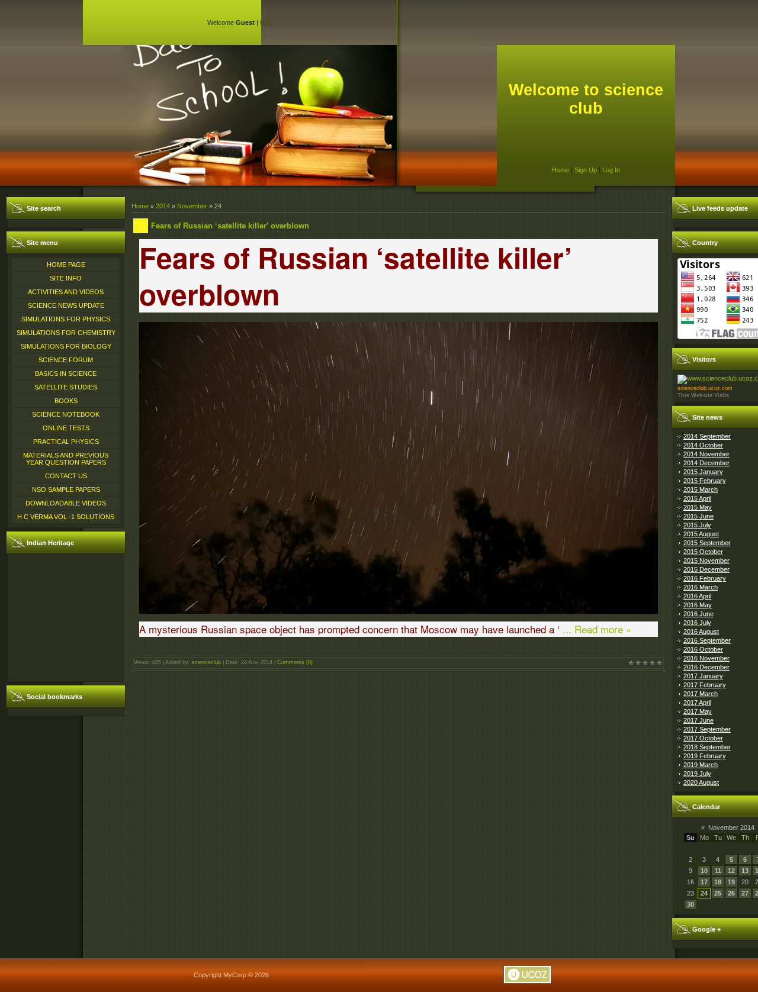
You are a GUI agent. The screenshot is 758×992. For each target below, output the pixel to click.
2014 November (706, 454)
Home (560, 169)
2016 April (697, 596)
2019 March (700, 764)
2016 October (703, 649)
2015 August (701, 533)
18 (717, 881)
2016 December (706, 667)
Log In (611, 169)
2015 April (697, 498)
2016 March (700, 587)
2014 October (703, 445)
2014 (163, 206)
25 (717, 893)
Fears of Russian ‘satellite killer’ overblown (230, 225)
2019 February (704, 755)
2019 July (697, 773)
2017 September (707, 729)
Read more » (602, 628)
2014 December (706, 462)
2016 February (704, 578)
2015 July (697, 525)
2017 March (700, 693)
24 (704, 893)
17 (704, 881)
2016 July (697, 622)
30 (690, 904)
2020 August (701, 782)
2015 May (697, 507)
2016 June (698, 613)
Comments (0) (295, 662)
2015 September (707, 542)
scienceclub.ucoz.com (705, 388)
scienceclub (206, 662)
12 (731, 870)
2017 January (703, 675)
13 (745, 870)
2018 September (707, 747)
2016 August (701, 631)
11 (718, 870)
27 (745, 893)
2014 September (707, 436)
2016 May (697, 604)
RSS (266, 22)
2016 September (707, 640)
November (192, 206)
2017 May (697, 711)
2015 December (706, 569)
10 (704, 870)
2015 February (704, 480)
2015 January (703, 471)
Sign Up (585, 169)
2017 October (703, 738)
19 (731, 881)
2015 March (700, 489)
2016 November (706, 658)
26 (731, 893)
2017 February (704, 684)
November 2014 (731, 827)
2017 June (698, 720)
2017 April (697, 702)
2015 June (698, 516)
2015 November (706, 560)
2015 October (703, 551)
